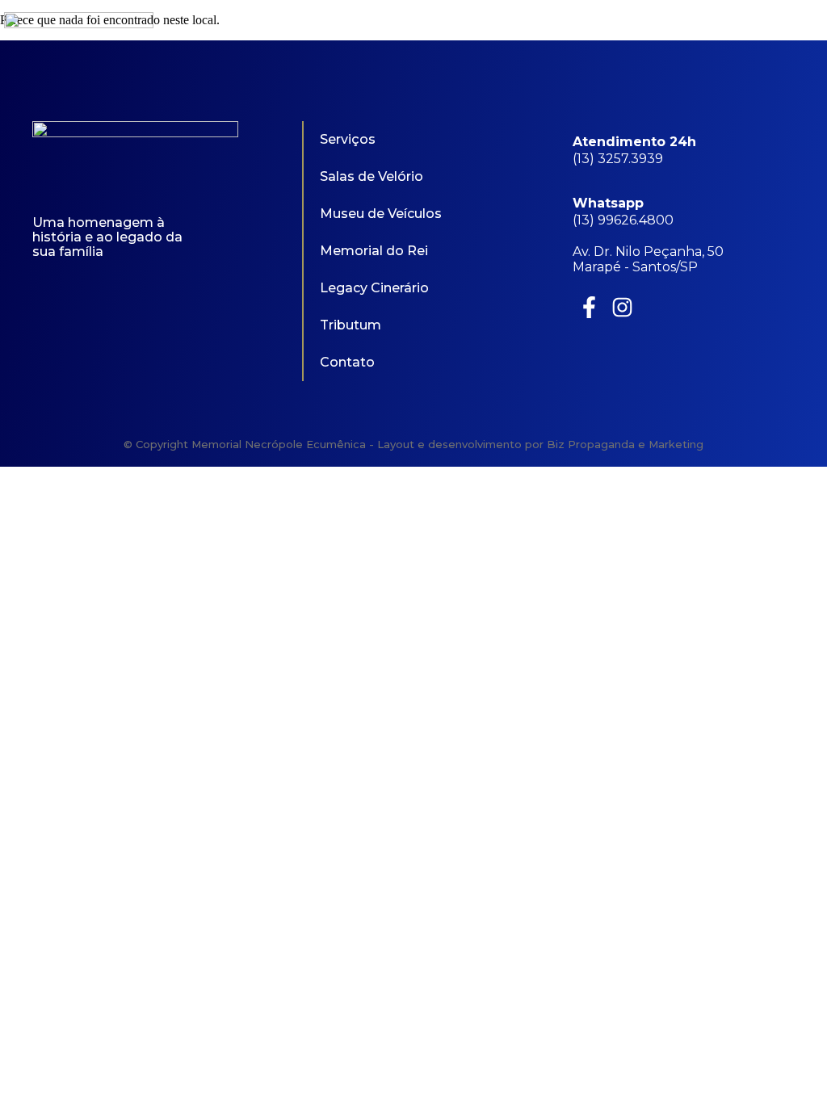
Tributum (350, 325)
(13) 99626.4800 (623, 220)
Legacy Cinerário (374, 288)
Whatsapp (608, 203)
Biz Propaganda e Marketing (625, 444)
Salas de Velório (371, 176)
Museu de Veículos (381, 213)
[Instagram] (812, 34)
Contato (347, 362)
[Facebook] (776, 34)
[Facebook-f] (589, 307)
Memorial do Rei (374, 250)
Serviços (348, 139)
